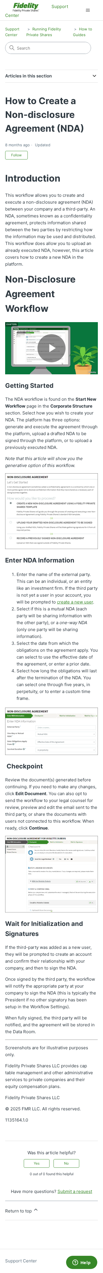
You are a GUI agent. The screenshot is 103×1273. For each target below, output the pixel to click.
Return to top (19, 1211)
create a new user (75, 602)
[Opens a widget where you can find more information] (81, 1263)
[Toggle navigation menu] (88, 10)
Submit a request (75, 1191)
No (66, 1163)
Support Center (21, 1261)
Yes (36, 1163)
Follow (16, 155)
